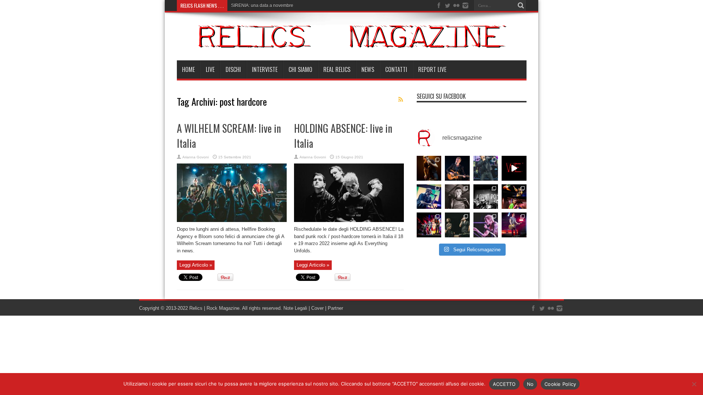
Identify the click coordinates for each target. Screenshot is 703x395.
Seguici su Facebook (441, 96)
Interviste (265, 69)
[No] (694, 384)
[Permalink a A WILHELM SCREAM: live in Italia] (232, 220)
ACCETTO (504, 384)
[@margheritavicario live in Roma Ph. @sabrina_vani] (457, 196)
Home (188, 69)
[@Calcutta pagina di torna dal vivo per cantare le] (429, 196)
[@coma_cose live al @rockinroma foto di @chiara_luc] (485, 224)
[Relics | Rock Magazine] (352, 42)
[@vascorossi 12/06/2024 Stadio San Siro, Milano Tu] (485, 168)
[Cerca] (521, 5)
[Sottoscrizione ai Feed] (401, 99)
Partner (335, 308)
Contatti (396, 69)
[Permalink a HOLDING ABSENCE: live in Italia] (349, 220)
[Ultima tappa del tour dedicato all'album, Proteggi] (429, 168)
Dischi (233, 69)
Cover (317, 308)
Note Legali (294, 308)
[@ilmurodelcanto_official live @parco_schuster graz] (457, 224)
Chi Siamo (300, 69)
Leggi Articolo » (195, 265)
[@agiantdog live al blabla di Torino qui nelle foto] (485, 196)
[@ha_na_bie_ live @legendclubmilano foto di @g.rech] (514, 196)
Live (210, 69)
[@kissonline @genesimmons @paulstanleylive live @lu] (429, 224)
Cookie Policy (560, 384)
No (530, 384)
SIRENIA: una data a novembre (262, 5)
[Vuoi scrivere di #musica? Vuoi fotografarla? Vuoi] (514, 168)
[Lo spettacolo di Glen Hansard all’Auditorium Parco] (457, 168)
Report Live (432, 69)
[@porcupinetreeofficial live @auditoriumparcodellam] (514, 224)
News (367, 69)
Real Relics (336, 69)
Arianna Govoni (195, 157)
